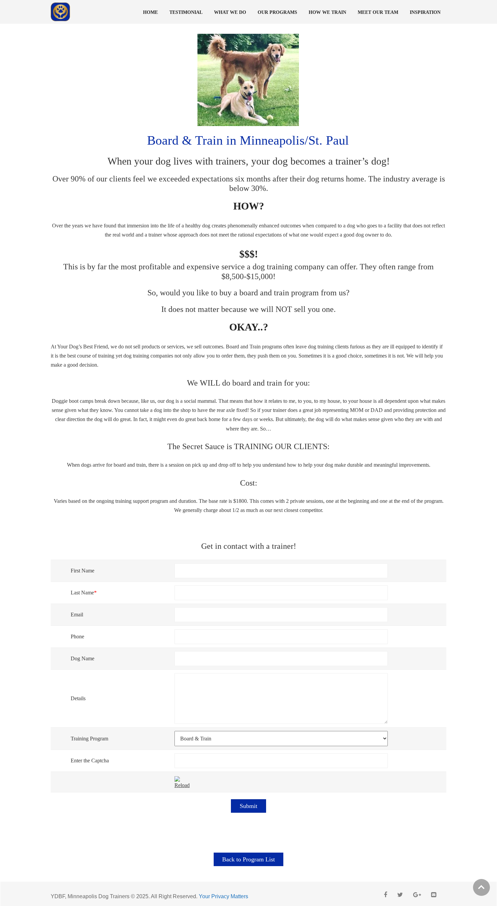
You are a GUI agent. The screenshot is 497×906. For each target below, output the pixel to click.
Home (150, 12)
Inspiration (425, 12)
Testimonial (186, 12)
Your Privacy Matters (223, 896)
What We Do (230, 12)
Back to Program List (248, 859)
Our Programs (277, 12)
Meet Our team (378, 12)
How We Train (327, 12)
